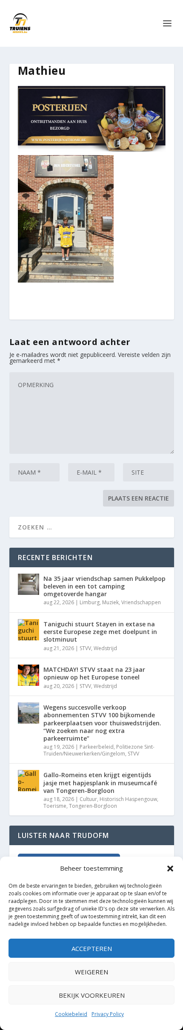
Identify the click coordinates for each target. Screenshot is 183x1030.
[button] (170, 868)
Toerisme (54, 805)
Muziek (110, 602)
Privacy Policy (108, 1014)
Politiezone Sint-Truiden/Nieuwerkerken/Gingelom (98, 750)
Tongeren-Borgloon (93, 805)
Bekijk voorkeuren (92, 995)
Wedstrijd (105, 648)
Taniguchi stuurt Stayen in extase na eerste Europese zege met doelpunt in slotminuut (100, 631)
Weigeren (91, 972)
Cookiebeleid (71, 1014)
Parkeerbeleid (97, 746)
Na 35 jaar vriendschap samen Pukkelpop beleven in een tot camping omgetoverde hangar (104, 586)
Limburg (90, 602)
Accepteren (91, 948)
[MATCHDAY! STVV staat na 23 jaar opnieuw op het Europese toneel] (28, 675)
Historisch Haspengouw (128, 799)
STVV (85, 648)
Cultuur (88, 799)
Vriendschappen (141, 602)
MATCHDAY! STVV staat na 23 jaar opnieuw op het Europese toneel (94, 673)
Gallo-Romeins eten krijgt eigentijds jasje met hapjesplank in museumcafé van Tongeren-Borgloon (100, 782)
